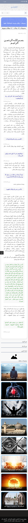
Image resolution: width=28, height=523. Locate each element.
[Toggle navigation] (25, 12)
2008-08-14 (21, 33)
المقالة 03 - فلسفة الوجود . (14, 378)
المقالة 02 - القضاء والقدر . (14, 488)
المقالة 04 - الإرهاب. (14, 451)
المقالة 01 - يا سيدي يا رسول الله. (14, 506)
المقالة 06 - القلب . (14, 396)
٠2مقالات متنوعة (7, 28)
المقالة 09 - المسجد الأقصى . (14, 433)
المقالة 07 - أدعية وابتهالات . (14, 469)
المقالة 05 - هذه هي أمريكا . (14, 415)
